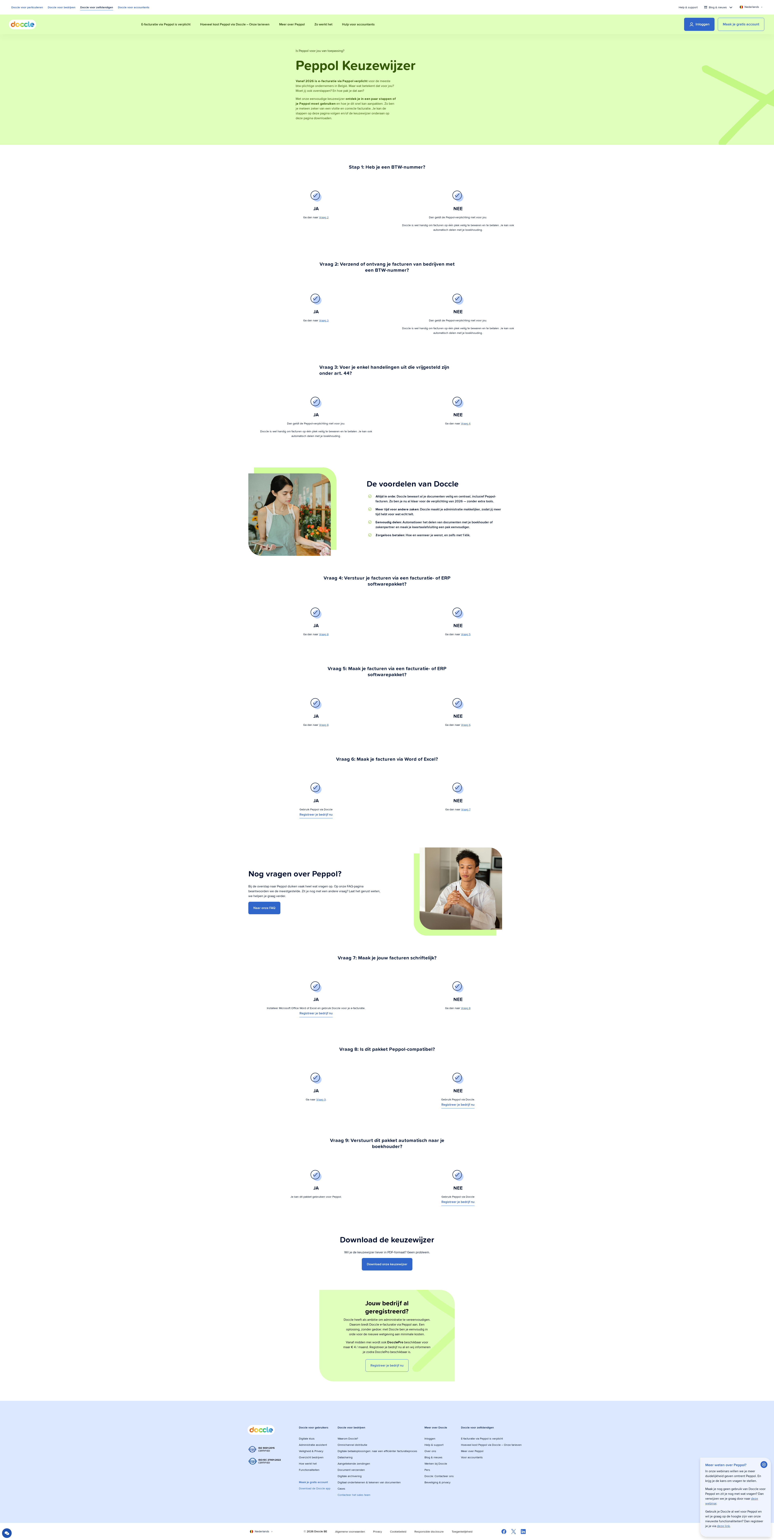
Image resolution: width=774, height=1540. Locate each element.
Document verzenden (351, 1470)
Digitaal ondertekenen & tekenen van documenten (369, 1482)
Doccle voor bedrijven (61, 7)
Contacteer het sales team (354, 1495)
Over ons (430, 1451)
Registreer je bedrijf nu (316, 814)
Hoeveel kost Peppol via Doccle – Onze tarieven (491, 1445)
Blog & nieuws (433, 1457)
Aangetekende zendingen (354, 1464)
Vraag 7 (465, 809)
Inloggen (429, 1439)
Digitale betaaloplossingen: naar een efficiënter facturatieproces (377, 1451)
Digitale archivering (350, 1476)
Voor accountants (472, 1457)
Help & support (688, 7)
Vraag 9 (321, 1099)
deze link (723, 1526)
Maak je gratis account (313, 1482)
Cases (341, 1489)
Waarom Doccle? (348, 1439)
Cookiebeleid (398, 1532)
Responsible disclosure (429, 1532)
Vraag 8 (324, 634)
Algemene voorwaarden (350, 1532)
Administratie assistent (313, 1445)
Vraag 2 (324, 217)
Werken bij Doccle (435, 1464)
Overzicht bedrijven (311, 1457)
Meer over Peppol (472, 1451)
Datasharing (345, 1457)
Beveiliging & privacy (437, 1482)
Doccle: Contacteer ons (439, 1476)
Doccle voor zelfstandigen (96, 7)
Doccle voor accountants (133, 7)
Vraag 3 (324, 320)
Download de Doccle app (314, 1488)
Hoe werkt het (308, 1464)
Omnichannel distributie (352, 1445)
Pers (427, 1470)
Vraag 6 (465, 725)
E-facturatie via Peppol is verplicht (482, 1439)
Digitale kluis (307, 1439)
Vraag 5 (465, 634)
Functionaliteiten (309, 1470)
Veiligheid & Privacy (311, 1451)
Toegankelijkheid (462, 1532)
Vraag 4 (465, 423)
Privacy (377, 1532)
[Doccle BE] (22, 24)
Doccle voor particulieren (27, 7)
